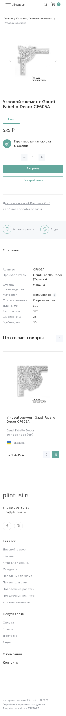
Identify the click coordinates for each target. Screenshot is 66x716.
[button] (10, 60)
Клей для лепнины (16, 562)
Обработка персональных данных (24, 704)
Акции (7, 642)
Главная (9, 18)
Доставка (10, 635)
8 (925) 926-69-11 (16, 507)
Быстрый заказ (33, 180)
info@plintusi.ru (14, 512)
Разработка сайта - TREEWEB (21, 708)
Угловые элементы (41, 18)
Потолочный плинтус (18, 595)
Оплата (8, 622)
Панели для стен (15, 582)
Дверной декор (14, 549)
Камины (8, 556)
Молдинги (10, 569)
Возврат (9, 629)
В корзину (33, 168)
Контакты (11, 662)
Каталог (21, 18)
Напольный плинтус (17, 576)
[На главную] (18, 5)
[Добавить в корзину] (55, 454)
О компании (12, 654)
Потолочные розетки (18, 589)
